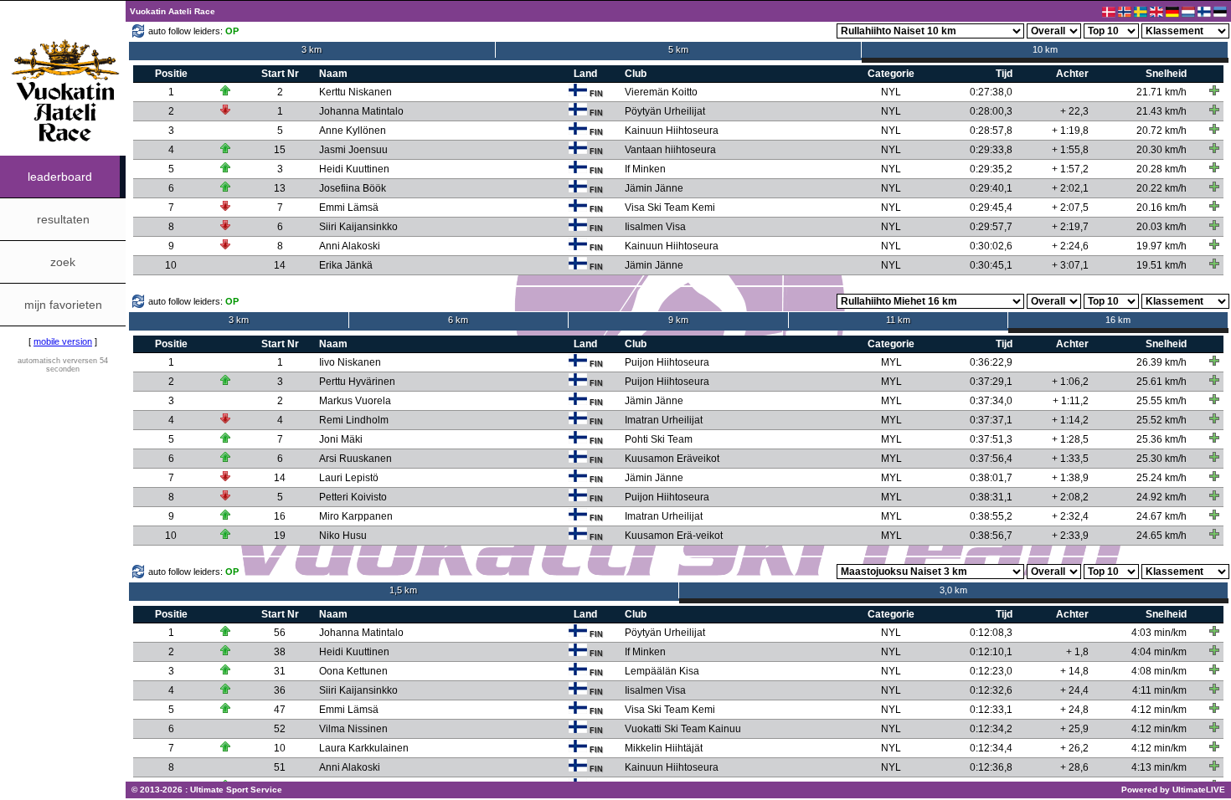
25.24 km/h (1161, 478)
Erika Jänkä (346, 265)
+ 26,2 (1074, 748)
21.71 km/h (1161, 92)
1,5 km (403, 590)
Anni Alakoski (349, 246)
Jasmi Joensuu (353, 150)
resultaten (63, 219)
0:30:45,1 (991, 265)
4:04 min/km (1159, 652)
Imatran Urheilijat (664, 420)
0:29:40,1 (991, 188)
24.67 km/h (1161, 516)
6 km (458, 320)
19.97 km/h (1161, 246)
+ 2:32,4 (1070, 516)
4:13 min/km (1159, 767)
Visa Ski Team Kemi (670, 207)
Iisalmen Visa (655, 227)
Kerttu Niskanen (355, 92)
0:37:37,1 (991, 420)
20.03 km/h (1161, 227)
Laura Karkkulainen (364, 748)
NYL (891, 92)
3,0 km (953, 590)
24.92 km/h (1161, 497)
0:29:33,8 (991, 150)
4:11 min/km (1159, 690)
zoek (62, 262)
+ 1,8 (1077, 652)
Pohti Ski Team (659, 439)
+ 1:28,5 (1070, 439)
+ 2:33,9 (1070, 535)
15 (280, 150)
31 (280, 671)
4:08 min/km (1159, 671)
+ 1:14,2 (1070, 420)
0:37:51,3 (991, 439)
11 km (898, 320)
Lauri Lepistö (349, 478)
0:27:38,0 (991, 92)
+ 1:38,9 (1070, 478)
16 (280, 516)
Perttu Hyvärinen (357, 381)
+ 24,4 (1074, 690)
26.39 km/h (1161, 362)
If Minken (645, 169)
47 (280, 709)
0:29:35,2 (991, 169)
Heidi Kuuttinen (354, 169)
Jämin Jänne (654, 188)
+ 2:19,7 (1070, 227)
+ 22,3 (1074, 111)
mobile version (62, 341)
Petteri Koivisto (353, 497)
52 (280, 729)
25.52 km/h (1161, 420)
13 (280, 188)
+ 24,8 (1074, 709)
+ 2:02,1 (1070, 188)
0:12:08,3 (991, 632)
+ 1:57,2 (1070, 169)
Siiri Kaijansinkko (358, 227)
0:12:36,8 (991, 767)
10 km (1045, 49)
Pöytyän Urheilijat (665, 111)
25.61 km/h (1161, 381)
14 (280, 265)
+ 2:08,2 (1070, 497)
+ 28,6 (1074, 767)
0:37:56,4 (991, 458)
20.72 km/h (1161, 130)
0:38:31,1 (991, 497)
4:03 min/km (1159, 632)
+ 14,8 (1074, 671)
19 (280, 535)
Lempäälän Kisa (662, 671)
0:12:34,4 (991, 748)
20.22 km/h (1161, 188)
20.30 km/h (1161, 150)
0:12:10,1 (991, 652)
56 (280, 632)
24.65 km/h (1161, 535)
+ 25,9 (1074, 729)
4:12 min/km (1159, 709)
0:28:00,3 (991, 111)
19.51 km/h (1161, 265)
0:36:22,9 (991, 362)
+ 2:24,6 (1070, 246)
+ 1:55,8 (1070, 150)
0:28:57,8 (991, 130)
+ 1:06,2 (1070, 381)
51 (280, 767)
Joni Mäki (341, 439)
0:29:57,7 (991, 227)
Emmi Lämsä (349, 207)
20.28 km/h (1161, 169)
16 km (1118, 320)
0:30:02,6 (991, 246)
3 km (311, 49)
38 (280, 652)
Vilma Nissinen (353, 729)
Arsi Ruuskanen (355, 458)
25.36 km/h (1161, 439)
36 (280, 690)
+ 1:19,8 (1070, 130)
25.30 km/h (1161, 458)
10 (171, 265)
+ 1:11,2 (1071, 401)
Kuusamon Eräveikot (672, 458)
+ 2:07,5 (1070, 207)
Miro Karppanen (356, 516)
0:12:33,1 (991, 709)
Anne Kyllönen (352, 130)
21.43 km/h (1161, 111)
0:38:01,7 (991, 478)
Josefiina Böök (352, 188)
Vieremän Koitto (661, 92)
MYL (891, 362)
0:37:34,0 (991, 401)
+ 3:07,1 (1070, 265)
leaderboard (60, 176)
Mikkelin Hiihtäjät (664, 748)
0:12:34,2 (991, 729)
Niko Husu (343, 535)
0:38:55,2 (991, 516)
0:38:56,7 (991, 535)
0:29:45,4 (991, 207)
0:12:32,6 (991, 690)
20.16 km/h (1161, 207)
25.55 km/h (1161, 401)
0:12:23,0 (991, 671)
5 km (678, 49)
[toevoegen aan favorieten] (1214, 90)
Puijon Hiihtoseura (667, 362)
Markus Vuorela (355, 401)
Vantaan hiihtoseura (670, 150)
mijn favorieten (63, 304)
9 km (678, 320)
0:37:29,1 (991, 381)
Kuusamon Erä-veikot (674, 535)
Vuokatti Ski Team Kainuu (683, 729)
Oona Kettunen (353, 671)
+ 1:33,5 (1070, 458)
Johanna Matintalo (361, 111)
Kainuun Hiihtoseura (672, 130)
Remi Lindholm (354, 420)
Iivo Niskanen (350, 362)
